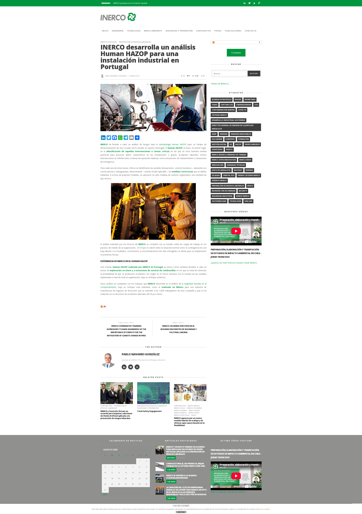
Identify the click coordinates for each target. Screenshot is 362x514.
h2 (231, 144)
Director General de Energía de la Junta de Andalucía (232, 127)
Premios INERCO (219, 180)
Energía (223, 134)
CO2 (256, 105)
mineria (249, 170)
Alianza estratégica (221, 99)
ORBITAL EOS (228, 175)
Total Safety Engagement (149, 411)
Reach (250, 186)
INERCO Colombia (194, 408)
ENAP (214, 134)
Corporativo (106, 406)
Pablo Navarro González (116, 76)
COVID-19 (242, 110)
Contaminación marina (223, 110)
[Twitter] (249, 3)
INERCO (229, 149)
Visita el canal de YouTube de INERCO (228, 491)
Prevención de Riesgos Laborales (135, 42)
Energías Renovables (241, 134)
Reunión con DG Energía (223, 191)
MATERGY (238, 170)
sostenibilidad (219, 201)
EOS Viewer (217, 139)
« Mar (104, 494)
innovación (217, 165)
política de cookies (263, 509)
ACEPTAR (181, 512)
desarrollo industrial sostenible (228, 120)
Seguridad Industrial (222, 196)
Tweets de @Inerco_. (220, 83)
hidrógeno (217, 149)
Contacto (236, 52)
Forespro (230, 139)
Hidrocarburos (252, 144)
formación (243, 139)
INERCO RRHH (245, 160)
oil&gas (216, 175)
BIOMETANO (250, 99)
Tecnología (235, 201)
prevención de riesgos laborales (228, 186)
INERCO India (194, 410)
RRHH (193, 415)
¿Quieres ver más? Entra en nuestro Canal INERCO (234, 262)
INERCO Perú (193, 413)
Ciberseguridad (243, 105)
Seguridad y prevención (148, 408)
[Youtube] (254, 3)
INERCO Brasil (194, 406)
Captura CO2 (227, 105)
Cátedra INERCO (219, 115)
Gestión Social (219, 144)
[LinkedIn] (244, 3)
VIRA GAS (248, 201)
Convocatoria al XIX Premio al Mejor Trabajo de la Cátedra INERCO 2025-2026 (185, 464)
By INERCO (181, 458)
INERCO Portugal (108, 42)
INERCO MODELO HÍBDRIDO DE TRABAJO (229, 154)
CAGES (214, 105)
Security (243, 191)
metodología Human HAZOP (173, 144)
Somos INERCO (242, 196)
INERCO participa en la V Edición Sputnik (130, 3)
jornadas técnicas (236, 165)
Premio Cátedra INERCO (249, 175)
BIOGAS (238, 99)
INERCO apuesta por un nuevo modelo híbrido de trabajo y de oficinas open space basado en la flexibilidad (189, 421)
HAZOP (238, 144)
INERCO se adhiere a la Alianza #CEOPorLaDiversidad (181, 476)
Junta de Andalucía (221, 170)
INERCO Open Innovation (224, 160)
